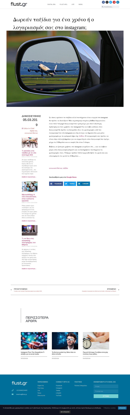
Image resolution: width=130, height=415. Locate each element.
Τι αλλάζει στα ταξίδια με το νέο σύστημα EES (29, 153)
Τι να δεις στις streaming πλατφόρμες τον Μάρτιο (29, 241)
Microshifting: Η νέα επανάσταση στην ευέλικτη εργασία (29, 198)
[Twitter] (110, 2)
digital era (51, 4)
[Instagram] (107, 2)
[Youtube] (114, 2)
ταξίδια (65, 168)
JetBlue (81, 136)
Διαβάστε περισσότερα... (29, 177)
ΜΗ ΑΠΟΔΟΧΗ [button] (65, 412)
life (73, 4)
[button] (56, 184)
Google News (72, 177)
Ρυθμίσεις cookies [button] (110, 408)
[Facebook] (103, 2)
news (81, 4)
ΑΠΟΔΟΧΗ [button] (122, 408)
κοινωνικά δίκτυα (31, 133)
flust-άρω (63, 4)
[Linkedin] (117, 2)
